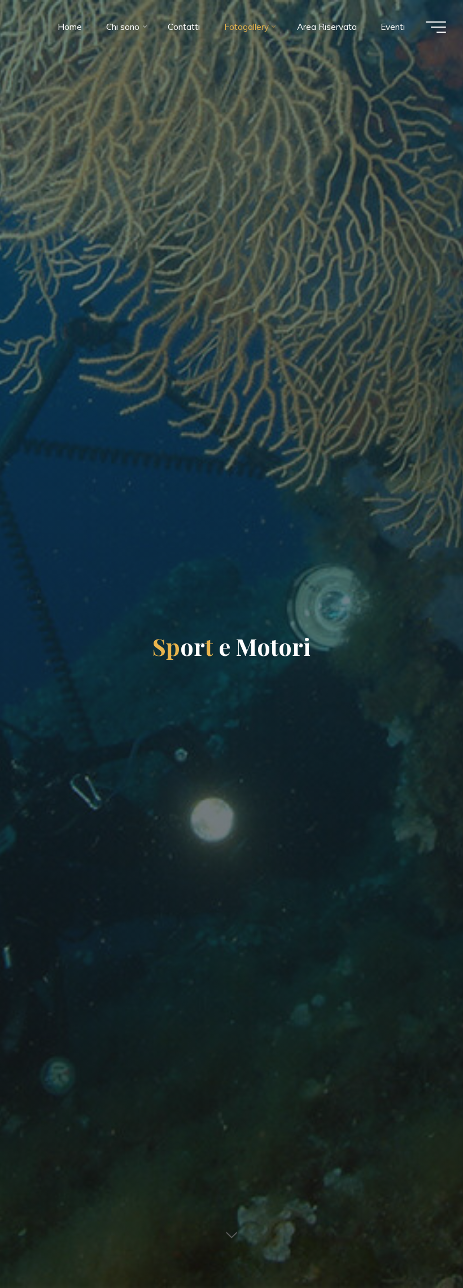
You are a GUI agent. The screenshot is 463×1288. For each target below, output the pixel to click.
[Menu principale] (436, 27)
